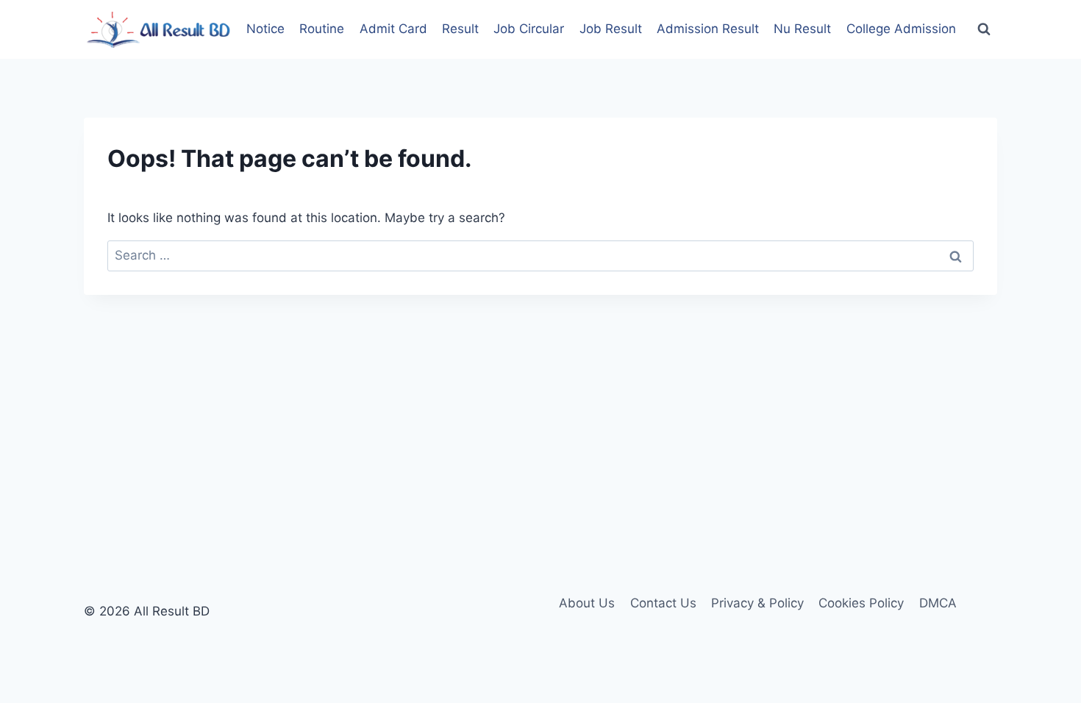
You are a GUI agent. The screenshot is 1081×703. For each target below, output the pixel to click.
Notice (265, 28)
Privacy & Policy (757, 603)
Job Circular (528, 28)
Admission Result (708, 28)
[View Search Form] (984, 29)
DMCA (938, 603)
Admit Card (393, 28)
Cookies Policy (861, 603)
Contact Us (663, 603)
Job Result (610, 28)
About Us (587, 603)
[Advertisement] (540, 405)
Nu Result (802, 28)
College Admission (901, 28)
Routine (321, 28)
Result (460, 28)
